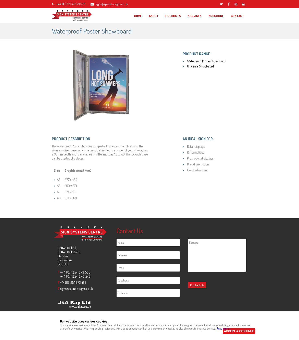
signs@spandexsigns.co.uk (111, 4)
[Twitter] (221, 4)
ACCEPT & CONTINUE (239, 331)
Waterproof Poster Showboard (206, 61)
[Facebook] (229, 4)
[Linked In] (243, 4)
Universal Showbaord (200, 66)
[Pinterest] (235, 4)
